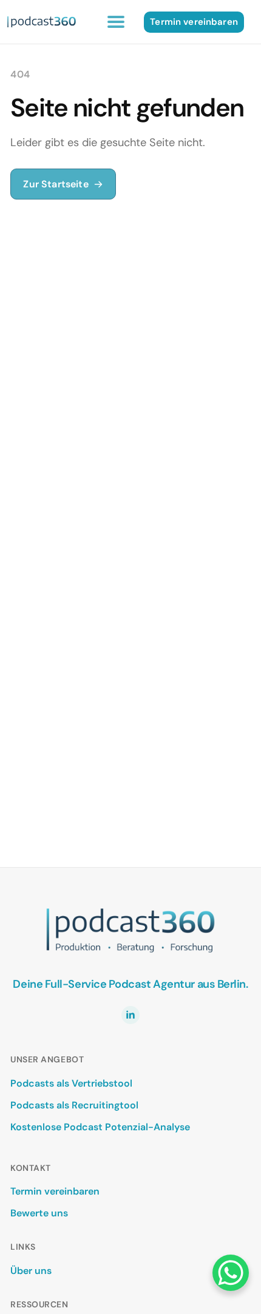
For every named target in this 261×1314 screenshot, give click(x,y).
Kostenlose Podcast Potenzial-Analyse (100, 1127)
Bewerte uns (39, 1213)
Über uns (31, 1270)
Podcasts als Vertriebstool (71, 1083)
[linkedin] (130, 1015)
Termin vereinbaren (55, 1191)
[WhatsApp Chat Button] (230, 1273)
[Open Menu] (115, 21)
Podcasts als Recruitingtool (74, 1105)
